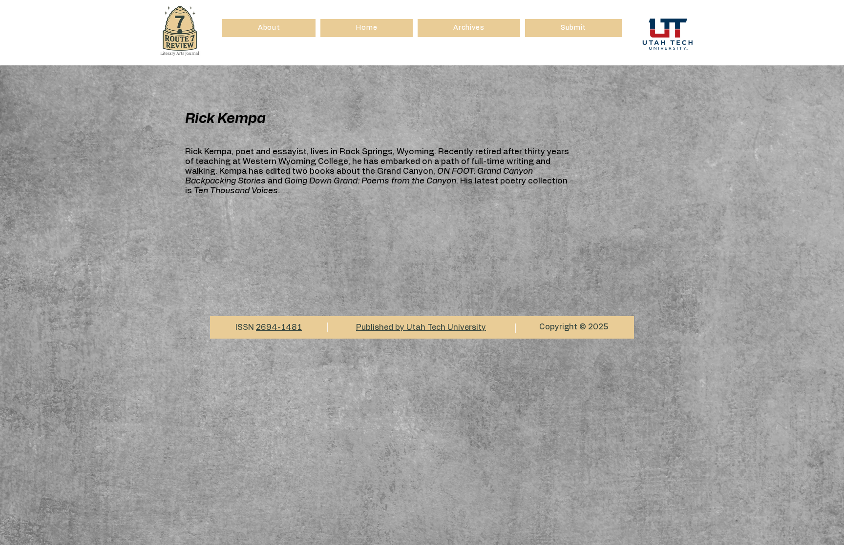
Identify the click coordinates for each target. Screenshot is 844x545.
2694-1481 (279, 327)
